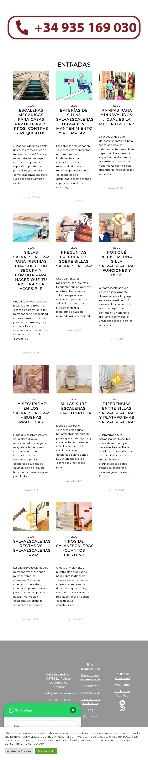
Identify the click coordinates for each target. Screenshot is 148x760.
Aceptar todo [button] (46, 751)
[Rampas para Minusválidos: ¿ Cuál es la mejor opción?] (117, 85)
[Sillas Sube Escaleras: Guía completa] (74, 379)
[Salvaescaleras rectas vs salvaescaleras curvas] (31, 516)
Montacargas (90, 692)
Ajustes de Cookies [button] (19, 751)
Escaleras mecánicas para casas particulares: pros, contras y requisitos (31, 121)
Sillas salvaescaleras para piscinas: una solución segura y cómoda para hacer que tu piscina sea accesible (32, 270)
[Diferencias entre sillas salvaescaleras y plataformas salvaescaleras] (117, 379)
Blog (90, 710)
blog (31, 105)
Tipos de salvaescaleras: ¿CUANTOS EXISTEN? (75, 548)
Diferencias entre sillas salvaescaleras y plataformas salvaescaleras (117, 413)
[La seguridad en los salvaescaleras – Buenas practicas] (31, 379)
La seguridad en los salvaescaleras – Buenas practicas (32, 413)
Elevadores (90, 686)
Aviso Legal (122, 685)
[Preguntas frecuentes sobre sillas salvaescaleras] (74, 227)
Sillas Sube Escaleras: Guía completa (74, 408)
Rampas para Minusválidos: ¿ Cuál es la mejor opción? (116, 117)
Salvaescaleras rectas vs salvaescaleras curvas (32, 548)
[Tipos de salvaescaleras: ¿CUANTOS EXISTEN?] (74, 516)
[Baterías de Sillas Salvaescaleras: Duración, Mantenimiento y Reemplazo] (74, 85)
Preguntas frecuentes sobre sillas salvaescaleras (75, 259)
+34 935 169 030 (58, 700)
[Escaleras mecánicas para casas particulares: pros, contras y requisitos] (31, 85)
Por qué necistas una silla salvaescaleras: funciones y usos (118, 263)
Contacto (90, 716)
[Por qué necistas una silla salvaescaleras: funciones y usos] (117, 227)
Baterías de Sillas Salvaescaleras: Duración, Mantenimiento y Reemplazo (75, 121)
